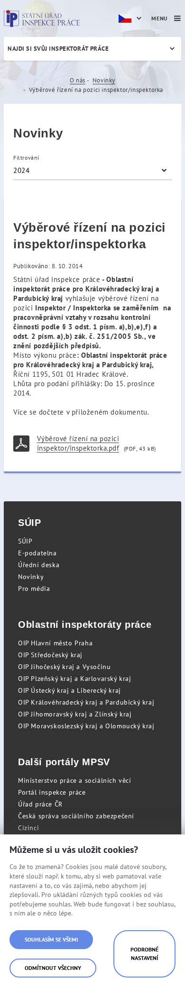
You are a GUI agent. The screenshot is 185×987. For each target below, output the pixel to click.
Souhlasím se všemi (51, 939)
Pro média (34, 588)
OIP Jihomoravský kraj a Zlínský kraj (75, 714)
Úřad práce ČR (40, 804)
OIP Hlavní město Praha (55, 643)
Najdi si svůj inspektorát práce (58, 49)
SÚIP (25, 541)
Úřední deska (38, 565)
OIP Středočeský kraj (50, 655)
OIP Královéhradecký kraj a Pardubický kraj (86, 702)
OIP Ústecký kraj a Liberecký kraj (69, 690)
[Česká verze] (131, 18)
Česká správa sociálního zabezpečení (76, 816)
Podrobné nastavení (144, 953)
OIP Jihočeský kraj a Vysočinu (64, 666)
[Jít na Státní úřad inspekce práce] (42, 18)
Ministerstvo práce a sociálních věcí (74, 780)
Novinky (103, 80)
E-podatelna (37, 553)
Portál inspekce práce (52, 792)
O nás (77, 80)
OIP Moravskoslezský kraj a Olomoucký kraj (86, 726)
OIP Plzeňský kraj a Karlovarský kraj (74, 678)
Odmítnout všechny (53, 967)
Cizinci (28, 828)
